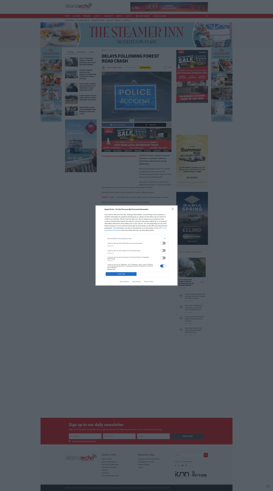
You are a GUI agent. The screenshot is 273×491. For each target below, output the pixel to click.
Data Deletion (124, 281)
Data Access (136, 281)
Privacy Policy (148, 281)
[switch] (163, 243)
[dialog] (136, 245)
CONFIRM (121, 274)
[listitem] (136, 238)
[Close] (173, 210)
